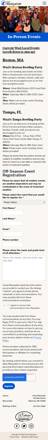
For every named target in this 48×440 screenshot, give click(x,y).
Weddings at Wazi (9, 406)
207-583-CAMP (39, 406)
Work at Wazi (8, 401)
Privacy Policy (14, 437)
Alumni (5, 396)
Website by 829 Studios (30, 437)
